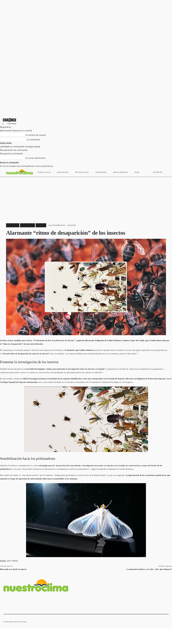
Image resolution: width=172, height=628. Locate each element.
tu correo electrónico (36, 158)
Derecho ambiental (27, 225)
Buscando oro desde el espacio (13, 569)
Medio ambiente (13, 225)
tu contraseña (33, 139)
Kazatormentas (57, 225)
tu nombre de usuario (36, 135)
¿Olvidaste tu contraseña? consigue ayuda (20, 146)
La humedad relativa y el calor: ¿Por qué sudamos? (149, 569)
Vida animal (41, 225)
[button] (165, 172)
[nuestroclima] (86, 120)
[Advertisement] (86, 197)
